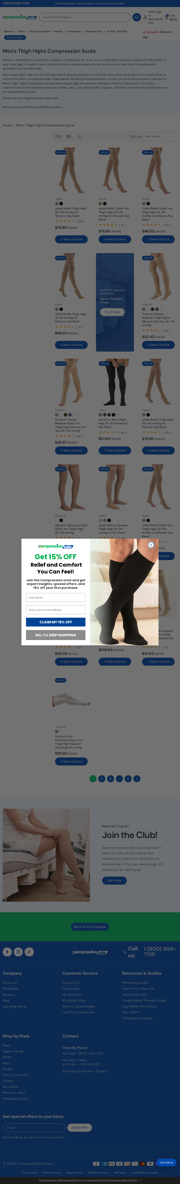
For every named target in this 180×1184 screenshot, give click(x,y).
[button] (166, 1162)
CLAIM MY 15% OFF (56, 622)
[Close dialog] (151, 545)
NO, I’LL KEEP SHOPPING (56, 635)
